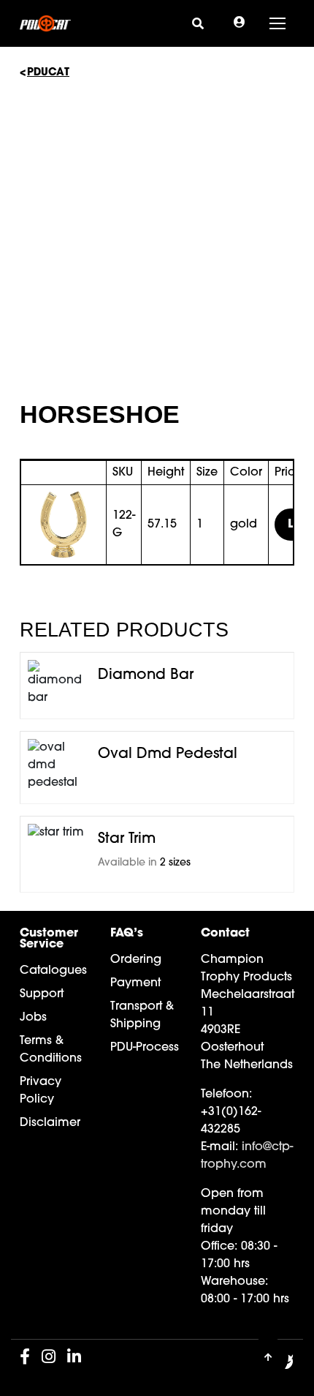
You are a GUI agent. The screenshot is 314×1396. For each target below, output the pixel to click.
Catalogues (53, 971)
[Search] (198, 23)
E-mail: (219, 1147)
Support (42, 994)
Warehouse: (234, 1282)
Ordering (135, 960)
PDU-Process (144, 1048)
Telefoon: (226, 1094)
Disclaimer (50, 1123)
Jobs (33, 1018)
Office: (219, 1247)
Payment (135, 983)
